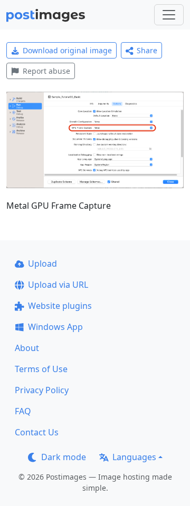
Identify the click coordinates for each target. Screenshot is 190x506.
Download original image (67, 50)
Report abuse (46, 71)
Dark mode (63, 457)
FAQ (23, 411)
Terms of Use (41, 369)
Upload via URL (58, 284)
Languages (134, 457)
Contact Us (37, 432)
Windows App (55, 327)
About (27, 348)
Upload (42, 263)
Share (147, 50)
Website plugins (60, 306)
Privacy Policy (42, 390)
